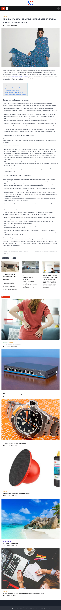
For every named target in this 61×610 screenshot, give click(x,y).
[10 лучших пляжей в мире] (30, 519)
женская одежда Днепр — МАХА (19, 76)
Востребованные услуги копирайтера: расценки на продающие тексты (23, 593)
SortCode (22, 608)
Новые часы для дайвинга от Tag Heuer (14, 444)
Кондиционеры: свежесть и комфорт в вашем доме (50, 276)
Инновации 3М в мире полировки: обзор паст (16, 493)
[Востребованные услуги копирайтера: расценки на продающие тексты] (30, 568)
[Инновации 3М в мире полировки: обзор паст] (30, 469)
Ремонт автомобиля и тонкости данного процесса (29, 277)
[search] (58, 8)
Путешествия (7, 541)
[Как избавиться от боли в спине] (30, 319)
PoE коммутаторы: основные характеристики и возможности (20, 394)
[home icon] (3, 8)
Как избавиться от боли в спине (12, 344)
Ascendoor (35, 608)
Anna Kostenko (7, 25)
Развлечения (6, 441)
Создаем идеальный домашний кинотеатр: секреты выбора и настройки (9, 277)
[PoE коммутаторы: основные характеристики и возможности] (30, 369)
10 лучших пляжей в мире (10, 543)
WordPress (47, 608)
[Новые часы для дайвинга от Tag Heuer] (30, 419)
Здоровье (5, 342)
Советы (5, 16)
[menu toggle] (7, 8)
